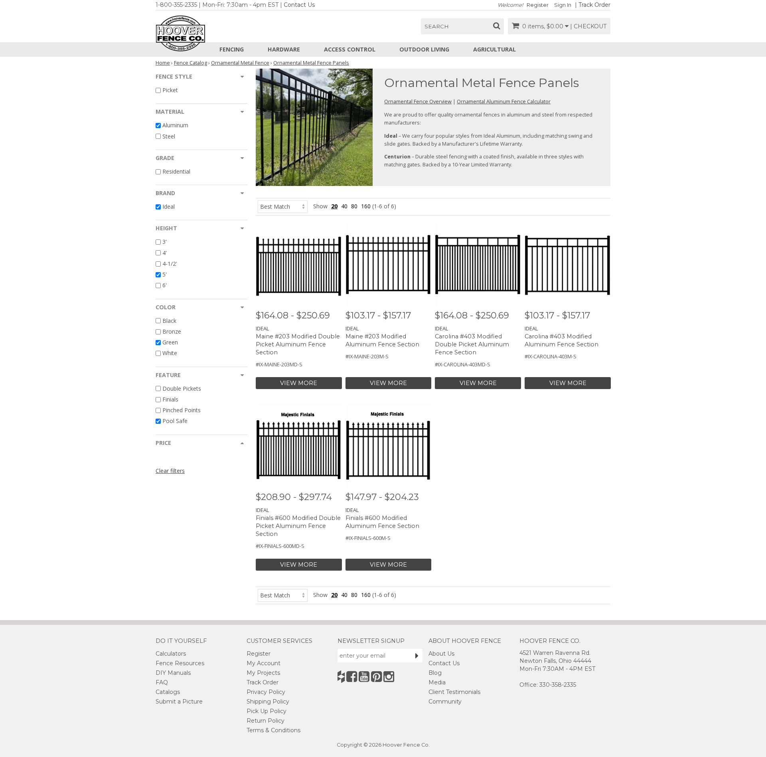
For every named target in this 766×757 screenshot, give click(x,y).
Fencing (231, 49)
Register (538, 5)
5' (164, 274)
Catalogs (168, 692)
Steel (168, 136)
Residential (176, 171)
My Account (263, 663)
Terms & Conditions (273, 730)
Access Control (349, 49)
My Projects (263, 672)
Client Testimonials (454, 692)
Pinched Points (181, 410)
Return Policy (265, 720)
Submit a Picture (179, 701)
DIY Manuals (173, 672)
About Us (441, 653)
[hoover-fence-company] (341, 676)
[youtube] (364, 676)
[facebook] (351, 676)
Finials (170, 399)
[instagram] (388, 676)
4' (164, 253)
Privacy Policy (266, 692)
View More (298, 383)
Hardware (284, 49)
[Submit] (416, 655)
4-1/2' (169, 263)
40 (344, 206)
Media (437, 682)
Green (170, 342)
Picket (170, 90)
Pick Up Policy (266, 711)
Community (445, 701)
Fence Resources (180, 663)
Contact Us (299, 4)
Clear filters (170, 470)
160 (366, 206)
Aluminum (175, 125)
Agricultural (494, 49)
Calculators (171, 653)
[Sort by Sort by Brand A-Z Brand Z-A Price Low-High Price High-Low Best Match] (283, 206)
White (169, 353)
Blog (435, 672)
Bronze (171, 331)
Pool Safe (175, 421)
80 (354, 206)
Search (436, 26)
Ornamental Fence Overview (418, 101)
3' (164, 242)
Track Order (594, 4)
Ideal (168, 206)
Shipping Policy (268, 701)
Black (169, 320)
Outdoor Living (424, 49)
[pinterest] (376, 676)
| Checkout (588, 26)
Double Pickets (181, 388)
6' (164, 285)
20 (334, 206)
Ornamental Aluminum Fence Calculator (504, 101)
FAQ (162, 682)
